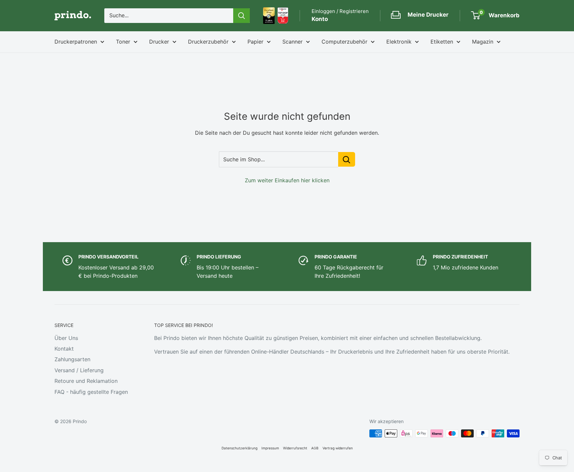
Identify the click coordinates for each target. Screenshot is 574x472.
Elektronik (399, 41)
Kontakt (64, 348)
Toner (123, 41)
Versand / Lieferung (79, 370)
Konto (320, 19)
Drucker (159, 41)
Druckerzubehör (208, 41)
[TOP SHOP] (282, 15)
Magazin (482, 41)
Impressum (270, 448)
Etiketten (441, 41)
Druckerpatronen (75, 41)
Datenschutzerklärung (239, 448)
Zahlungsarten (72, 359)
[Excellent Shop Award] (269, 15)
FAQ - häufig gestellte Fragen (91, 392)
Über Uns (66, 338)
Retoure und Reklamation (86, 381)
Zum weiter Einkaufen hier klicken (287, 180)
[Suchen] (241, 15)
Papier (255, 41)
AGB (315, 448)
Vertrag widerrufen (338, 448)
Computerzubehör (344, 41)
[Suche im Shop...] (346, 159)
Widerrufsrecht (295, 448)
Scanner (292, 41)
